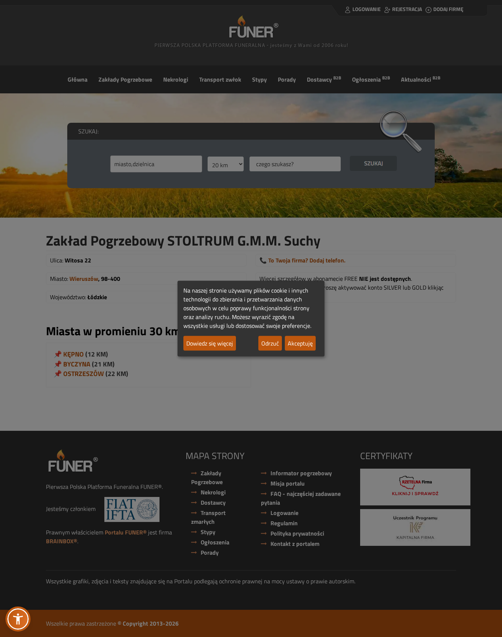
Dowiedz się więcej (209, 343)
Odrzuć (270, 343)
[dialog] (251, 318)
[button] (18, 619)
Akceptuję (300, 343)
